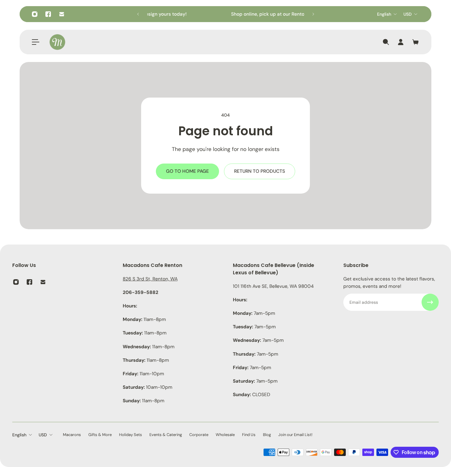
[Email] (61, 14)
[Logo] (57, 42)
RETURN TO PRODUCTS (259, 171)
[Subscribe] (430, 302)
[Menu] (35, 42)
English (384, 14)
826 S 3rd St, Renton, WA (150, 279)
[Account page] (400, 42)
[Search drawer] (386, 42)
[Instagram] (34, 14)
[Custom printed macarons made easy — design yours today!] (219, 14)
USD (407, 14)
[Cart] (415, 42)
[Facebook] (48, 14)
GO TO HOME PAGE (187, 171)
